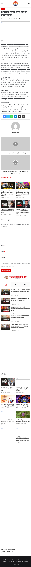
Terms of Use (10, 561)
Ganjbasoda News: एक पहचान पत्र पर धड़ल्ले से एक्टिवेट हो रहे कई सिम (20, 316)
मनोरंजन (3, 9)
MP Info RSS (25, 561)
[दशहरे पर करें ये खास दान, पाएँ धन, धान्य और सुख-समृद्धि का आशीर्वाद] (8, 399)
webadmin (4, 18)
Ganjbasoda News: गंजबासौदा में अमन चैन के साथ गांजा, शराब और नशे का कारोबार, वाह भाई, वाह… (20, 308)
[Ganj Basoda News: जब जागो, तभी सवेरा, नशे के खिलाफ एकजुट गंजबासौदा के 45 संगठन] (5, 292)
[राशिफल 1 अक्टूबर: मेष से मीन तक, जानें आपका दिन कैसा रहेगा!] (23, 399)
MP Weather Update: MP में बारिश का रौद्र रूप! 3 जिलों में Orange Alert (20, 299)
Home (4, 561)
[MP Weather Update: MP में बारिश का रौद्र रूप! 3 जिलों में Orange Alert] (5, 301)
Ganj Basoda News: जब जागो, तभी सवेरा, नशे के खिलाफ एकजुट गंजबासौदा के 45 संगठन (20, 290)
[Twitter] (8, 116)
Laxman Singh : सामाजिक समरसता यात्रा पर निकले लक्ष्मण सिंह (7, 388)
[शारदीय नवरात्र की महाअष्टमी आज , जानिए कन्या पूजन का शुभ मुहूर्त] (8, 488)
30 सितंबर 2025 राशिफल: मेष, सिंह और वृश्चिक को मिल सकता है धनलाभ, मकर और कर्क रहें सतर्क (22, 438)
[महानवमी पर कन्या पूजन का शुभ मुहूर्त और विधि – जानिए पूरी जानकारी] (23, 382)
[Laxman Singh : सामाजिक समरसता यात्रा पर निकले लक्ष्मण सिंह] (8, 382)
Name (3, 245)
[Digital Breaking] (15, 3)
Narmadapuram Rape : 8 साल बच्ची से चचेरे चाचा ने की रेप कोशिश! (7, 211)
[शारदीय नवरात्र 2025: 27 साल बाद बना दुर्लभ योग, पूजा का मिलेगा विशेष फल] (8, 414)
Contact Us (18, 561)
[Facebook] (4, 116)
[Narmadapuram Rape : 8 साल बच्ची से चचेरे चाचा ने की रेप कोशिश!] (8, 204)
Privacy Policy (15, 564)
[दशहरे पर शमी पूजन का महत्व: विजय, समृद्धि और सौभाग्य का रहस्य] (23, 414)
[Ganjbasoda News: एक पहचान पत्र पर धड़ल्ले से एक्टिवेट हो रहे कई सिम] (5, 318)
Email (3, 251)
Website (3, 257)
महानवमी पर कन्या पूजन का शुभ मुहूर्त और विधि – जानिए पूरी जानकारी (22, 388)
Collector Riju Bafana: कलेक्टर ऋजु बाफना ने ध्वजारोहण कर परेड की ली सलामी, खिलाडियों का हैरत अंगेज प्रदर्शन (19, 326)
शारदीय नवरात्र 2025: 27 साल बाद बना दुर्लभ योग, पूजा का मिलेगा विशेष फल (7, 421)
